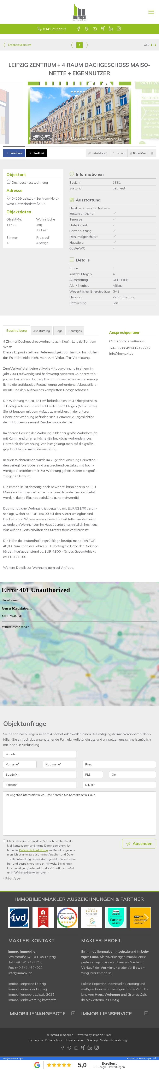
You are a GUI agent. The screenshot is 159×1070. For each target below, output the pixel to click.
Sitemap (92, 1040)
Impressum (36, 1040)
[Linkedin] (111, 29)
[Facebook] (79, 29)
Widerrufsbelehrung (113, 1040)
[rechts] (87, 45)
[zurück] (13, 917)
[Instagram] (119, 29)
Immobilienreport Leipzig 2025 (31, 994)
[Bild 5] (101, 146)
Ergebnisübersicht (19, 45)
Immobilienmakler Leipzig (27, 989)
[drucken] (152, 153)
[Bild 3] (58, 146)
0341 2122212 (54, 29)
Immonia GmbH (102, 1035)
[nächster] (146, 917)
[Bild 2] (36, 146)
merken (120, 153)
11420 (11, 225)
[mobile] (151, 12)
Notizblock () (99, 153)
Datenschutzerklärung (33, 850)
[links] (72, 45)
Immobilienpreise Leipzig (27, 984)
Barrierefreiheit (74, 1040)
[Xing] (103, 29)
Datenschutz (53, 1040)
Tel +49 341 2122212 (25, 962)
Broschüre (139, 153)
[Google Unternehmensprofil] (87, 29)
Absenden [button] (142, 843)
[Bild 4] (79, 146)
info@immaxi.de (121, 353)
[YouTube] (95, 29)
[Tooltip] (154, 1058)
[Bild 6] (123, 146)
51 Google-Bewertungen (109, 1067)
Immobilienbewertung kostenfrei (32, 1000)
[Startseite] (79, 12)
